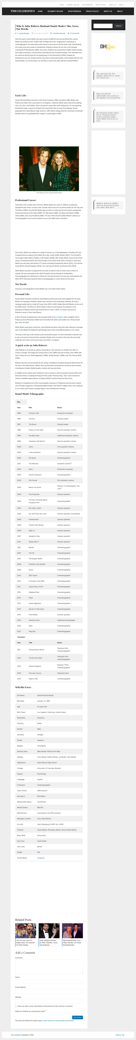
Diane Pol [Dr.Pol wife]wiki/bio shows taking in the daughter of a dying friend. (108, 95)
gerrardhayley (24, 33)
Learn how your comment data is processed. (58, 1020)
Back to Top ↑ (120, 1035)
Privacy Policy (101, 4)
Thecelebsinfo (23, 11)
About (121, 4)
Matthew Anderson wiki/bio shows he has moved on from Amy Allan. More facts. (107, 205)
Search (96, 22)
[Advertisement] (49, 78)
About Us (112, 4)
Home (62, 4)
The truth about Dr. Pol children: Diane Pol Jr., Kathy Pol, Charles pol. (108, 75)
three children (58, 317)
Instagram (41, 858)
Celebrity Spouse (73, 4)
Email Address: (20, 987)
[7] (71, 463)
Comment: (19, 958)
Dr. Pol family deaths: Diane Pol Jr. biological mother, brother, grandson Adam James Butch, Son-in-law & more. (107, 116)
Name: (17, 977)
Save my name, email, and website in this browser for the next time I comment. (45, 1006)
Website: (18, 997)
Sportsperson (87, 4)
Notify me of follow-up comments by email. (30, 1011)
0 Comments (74, 33)
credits (20, 330)
